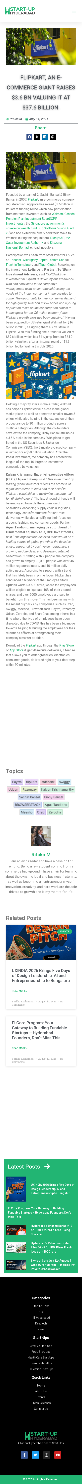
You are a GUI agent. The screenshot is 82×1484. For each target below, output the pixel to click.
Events (41, 1397)
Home (41, 1385)
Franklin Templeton (19, 265)
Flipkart (33, 199)
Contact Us (41, 1408)
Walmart (57, 214)
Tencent (15, 260)
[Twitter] (35, 1455)
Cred (40, 812)
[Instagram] (46, 1455)
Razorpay (29, 789)
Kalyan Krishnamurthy (57, 789)
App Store (16, 650)
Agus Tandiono (56, 804)
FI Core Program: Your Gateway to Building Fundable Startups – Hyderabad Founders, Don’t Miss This (39, 1030)
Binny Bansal (53, 797)
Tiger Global (47, 265)
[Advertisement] (41, 717)
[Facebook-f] (24, 1455)
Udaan (13, 789)
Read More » (19, 991)
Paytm (17, 781)
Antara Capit (58, 260)
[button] (73, 11)
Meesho (27, 812)
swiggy (64, 781)
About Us (41, 1391)
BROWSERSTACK (27, 804)
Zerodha (55, 812)
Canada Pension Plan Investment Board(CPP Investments (40, 218)
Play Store (66, 645)
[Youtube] (57, 1455)
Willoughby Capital (35, 260)
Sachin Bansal (29, 797)
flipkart (31, 781)
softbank (48, 781)
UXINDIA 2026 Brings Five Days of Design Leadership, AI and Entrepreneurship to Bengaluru (41, 975)
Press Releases (41, 1403)
